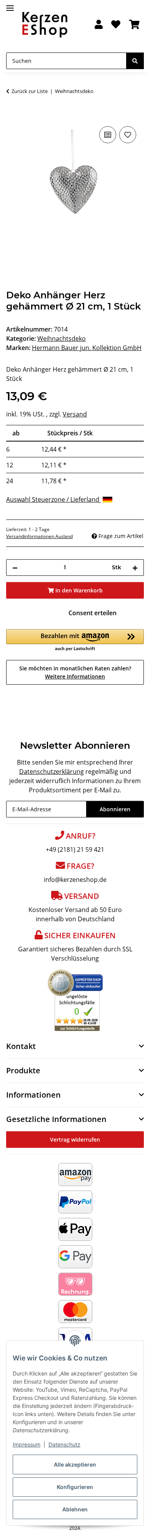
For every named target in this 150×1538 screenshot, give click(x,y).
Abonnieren (115, 809)
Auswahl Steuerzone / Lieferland (53, 499)
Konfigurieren (75, 1487)
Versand (75, 414)
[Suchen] (135, 60)
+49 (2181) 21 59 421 (75, 849)
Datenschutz (64, 1444)
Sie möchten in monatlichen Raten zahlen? (75, 672)
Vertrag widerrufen (75, 1139)
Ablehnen (75, 1509)
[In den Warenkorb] (12, 116)
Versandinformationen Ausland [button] (39, 536)
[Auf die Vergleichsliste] (107, 134)
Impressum (26, 1444)
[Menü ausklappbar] (10, 5)
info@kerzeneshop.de (75, 879)
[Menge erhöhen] (135, 567)
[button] (98, 25)
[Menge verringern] (15, 567)
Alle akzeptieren (75, 1464)
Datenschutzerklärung (51, 771)
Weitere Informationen (75, 676)
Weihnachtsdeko (61, 338)
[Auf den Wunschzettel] (127, 134)
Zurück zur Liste (30, 91)
